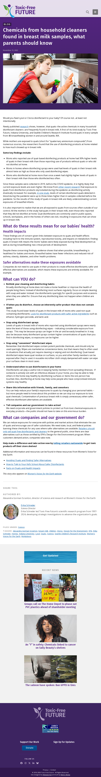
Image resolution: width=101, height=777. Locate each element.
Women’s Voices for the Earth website (44, 473)
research (24, 126)
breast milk (43, 531)
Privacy (45, 770)
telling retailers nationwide (68, 443)
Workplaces (26, 536)
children (52, 531)
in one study (43, 193)
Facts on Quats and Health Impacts (23, 468)
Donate (29, 747)
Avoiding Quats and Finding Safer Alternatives (28, 460)
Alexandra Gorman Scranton (25, 531)
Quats (43, 533)
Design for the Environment (76, 531)
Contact (53, 770)
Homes (15, 533)
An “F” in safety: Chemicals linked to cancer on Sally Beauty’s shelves (50, 646)
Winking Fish (47, 775)
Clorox (60, 531)
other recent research (69, 187)
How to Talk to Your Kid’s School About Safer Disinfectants (35, 464)
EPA (90, 531)
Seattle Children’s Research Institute (70, 533)
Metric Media (65, 775)
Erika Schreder (28, 505)
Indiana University (26, 533)
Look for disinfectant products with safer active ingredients (60, 313)
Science (21, 527)
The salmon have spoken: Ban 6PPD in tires (50, 685)
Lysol (37, 533)
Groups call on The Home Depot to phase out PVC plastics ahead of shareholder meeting (50, 605)
